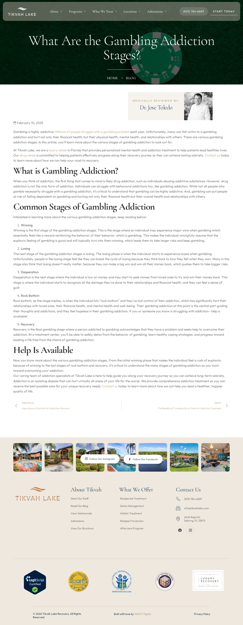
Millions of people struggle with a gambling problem (92, 132)
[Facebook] (180, 530)
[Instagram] (190, 530)
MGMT (138, 614)
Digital (147, 614)
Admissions (155, 11)
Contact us (213, 155)
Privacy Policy (202, 614)
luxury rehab (58, 150)
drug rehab (28, 155)
